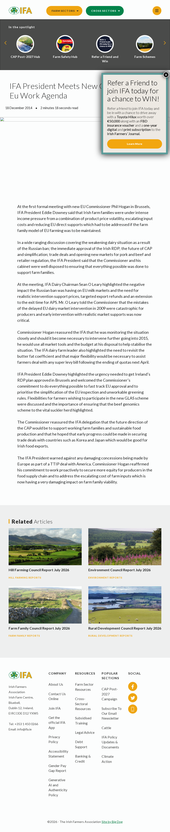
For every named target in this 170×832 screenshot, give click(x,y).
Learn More (134, 143)
